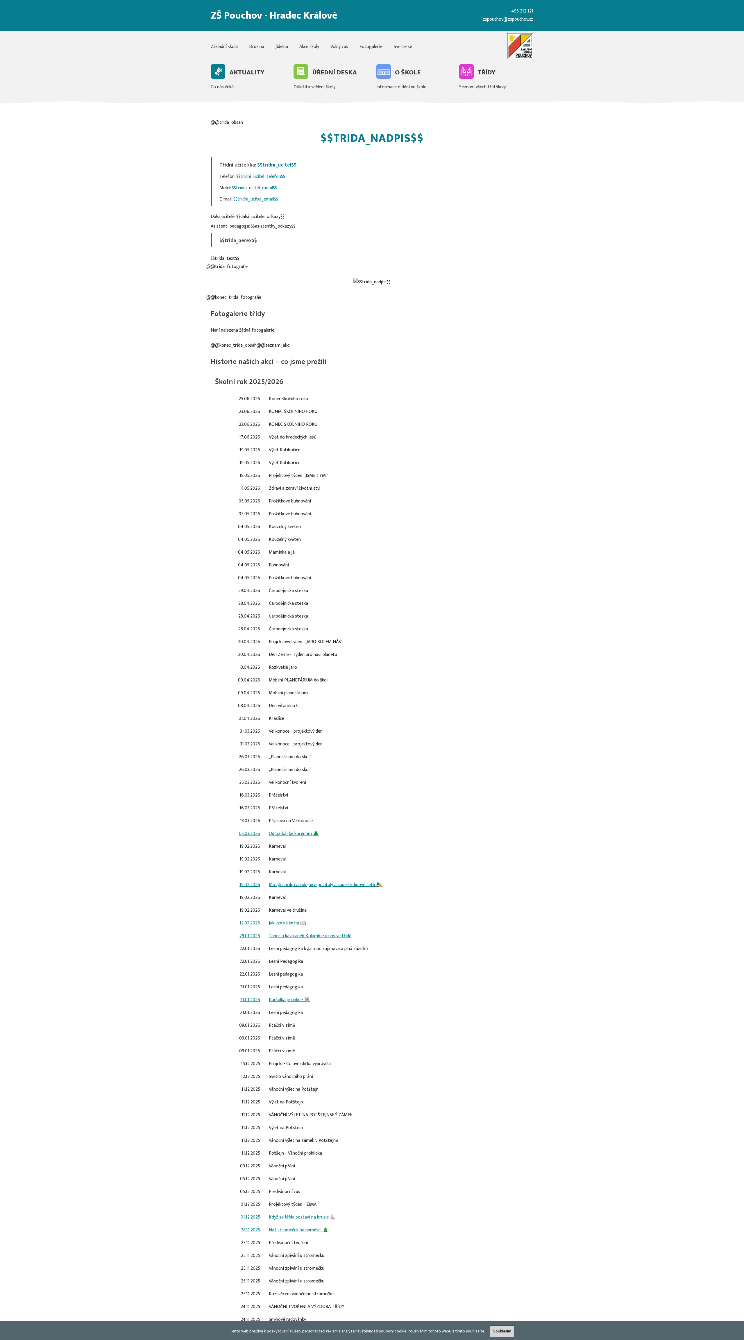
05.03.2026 (249, 834)
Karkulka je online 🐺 (289, 1000)
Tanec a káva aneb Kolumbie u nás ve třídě (310, 936)
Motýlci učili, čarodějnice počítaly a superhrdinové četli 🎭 (325, 885)
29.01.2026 (249, 936)
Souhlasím (502, 1331)
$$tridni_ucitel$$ (276, 165)
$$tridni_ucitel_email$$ (255, 199)
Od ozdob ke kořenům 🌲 (294, 834)
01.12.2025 (250, 1217)
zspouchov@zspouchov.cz (508, 19)
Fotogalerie (371, 47)
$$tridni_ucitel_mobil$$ (254, 188)
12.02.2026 (249, 923)
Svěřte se (403, 47)
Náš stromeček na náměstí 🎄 (298, 1230)
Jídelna (282, 47)
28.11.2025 (250, 1230)
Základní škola (224, 47)
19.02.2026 (249, 885)
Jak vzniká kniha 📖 (287, 923)
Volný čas (339, 47)
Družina (256, 47)
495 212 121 (522, 11)
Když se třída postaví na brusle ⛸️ (302, 1217)
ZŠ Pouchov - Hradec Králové (274, 15)
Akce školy (309, 47)
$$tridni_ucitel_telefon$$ (260, 176)
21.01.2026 (250, 1000)
